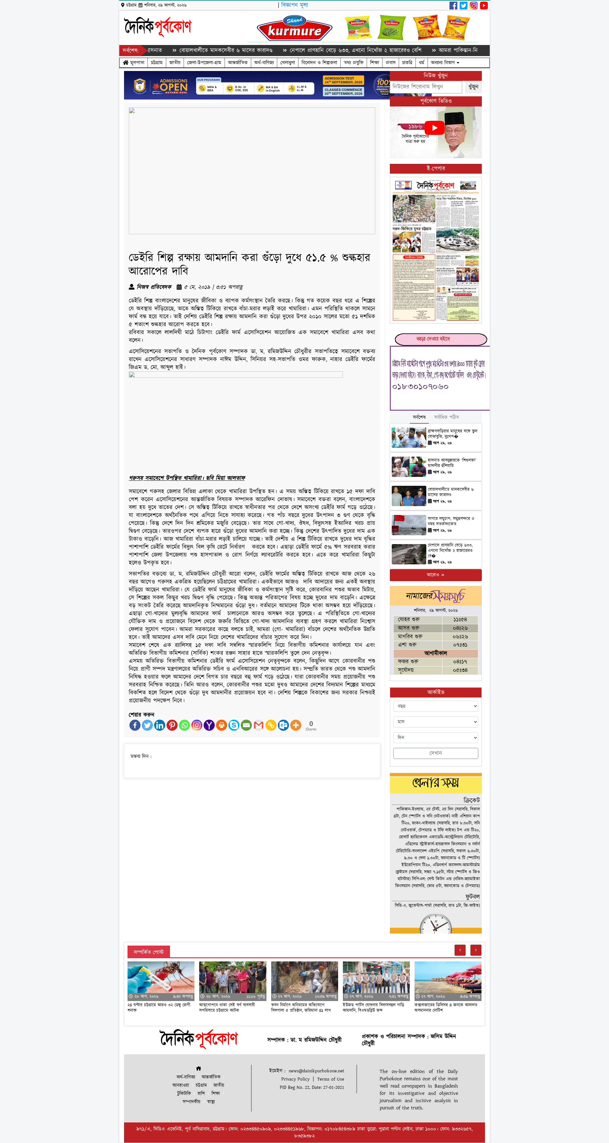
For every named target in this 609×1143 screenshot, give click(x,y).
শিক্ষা (374, 62)
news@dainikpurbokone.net (316, 1071)
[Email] (246, 725)
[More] (295, 725)
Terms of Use (330, 1079)
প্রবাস (391, 62)
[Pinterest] (172, 725)
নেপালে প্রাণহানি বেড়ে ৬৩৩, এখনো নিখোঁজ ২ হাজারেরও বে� (450, 550)
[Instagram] (196, 725)
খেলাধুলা (287, 62)
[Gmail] (258, 725)
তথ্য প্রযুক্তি (353, 62)
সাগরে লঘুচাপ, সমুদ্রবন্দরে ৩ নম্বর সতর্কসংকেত (451, 521)
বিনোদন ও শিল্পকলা (319, 62)
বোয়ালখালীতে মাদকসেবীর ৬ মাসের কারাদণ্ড (184, 51)
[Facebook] (135, 725)
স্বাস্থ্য (211, 1102)
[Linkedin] (159, 725)
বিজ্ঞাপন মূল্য (294, 5)
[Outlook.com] (283, 725)
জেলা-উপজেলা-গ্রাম (204, 62)
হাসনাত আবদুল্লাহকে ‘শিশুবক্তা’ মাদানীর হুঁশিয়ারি (452, 463)
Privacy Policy (295, 1079)
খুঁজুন (473, 87)
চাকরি (407, 62)
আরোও (434, 575)
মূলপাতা (136, 62)
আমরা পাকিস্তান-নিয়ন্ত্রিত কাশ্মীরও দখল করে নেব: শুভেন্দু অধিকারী (467, 51)
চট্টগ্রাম (157, 62)
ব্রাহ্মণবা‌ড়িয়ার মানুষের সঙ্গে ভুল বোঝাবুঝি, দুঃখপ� (452, 434)
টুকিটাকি (184, 1093)
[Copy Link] (271, 725)
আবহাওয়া (181, 1085)
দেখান (435, 753)
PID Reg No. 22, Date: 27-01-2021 (312, 1087)
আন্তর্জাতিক (238, 62)
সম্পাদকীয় (191, 1102)
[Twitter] (147, 725)
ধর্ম (421, 62)
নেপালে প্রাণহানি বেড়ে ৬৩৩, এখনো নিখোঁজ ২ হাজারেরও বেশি (315, 51)
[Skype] (233, 725)
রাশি (201, 1093)
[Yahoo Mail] (209, 725)
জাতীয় (174, 62)
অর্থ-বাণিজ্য (264, 62)
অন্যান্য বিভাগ (444, 62)
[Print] (221, 725)
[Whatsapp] (184, 725)
